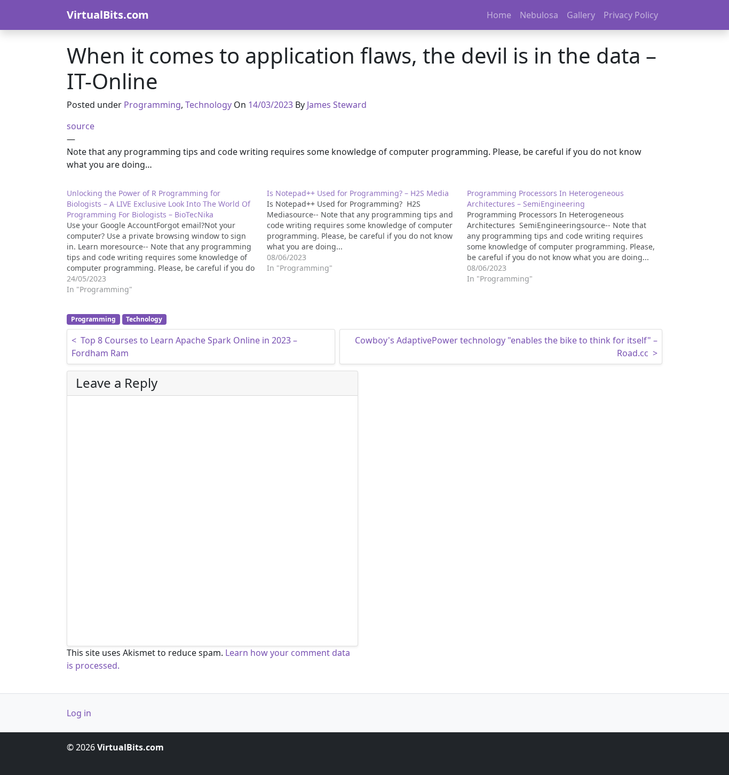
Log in (79, 713)
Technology (208, 105)
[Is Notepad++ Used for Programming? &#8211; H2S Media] (367, 230)
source (80, 126)
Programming (152, 105)
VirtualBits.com (108, 14)
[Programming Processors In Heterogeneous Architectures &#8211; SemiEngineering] (567, 236)
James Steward (337, 105)
